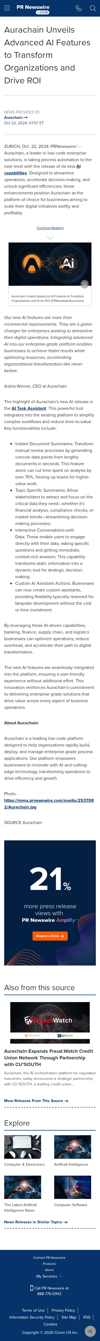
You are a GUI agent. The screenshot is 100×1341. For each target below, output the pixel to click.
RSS (86, 1317)
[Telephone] (79, 8)
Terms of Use (33, 1310)
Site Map (69, 1317)
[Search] (93, 8)
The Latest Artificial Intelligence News (20, 1207)
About (49, 1269)
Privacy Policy (63, 1310)
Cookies (51, 1324)
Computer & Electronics (24, 1164)
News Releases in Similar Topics (33, 1222)
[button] (50, 264)
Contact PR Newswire (49, 1257)
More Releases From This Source (33, 1101)
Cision (59, 1332)
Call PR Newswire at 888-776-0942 (51, 1291)
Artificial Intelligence (71, 1164)
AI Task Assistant (29, 408)
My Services (47, 1276)
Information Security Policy (32, 1317)
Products (49, 1263)
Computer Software (70, 1205)
